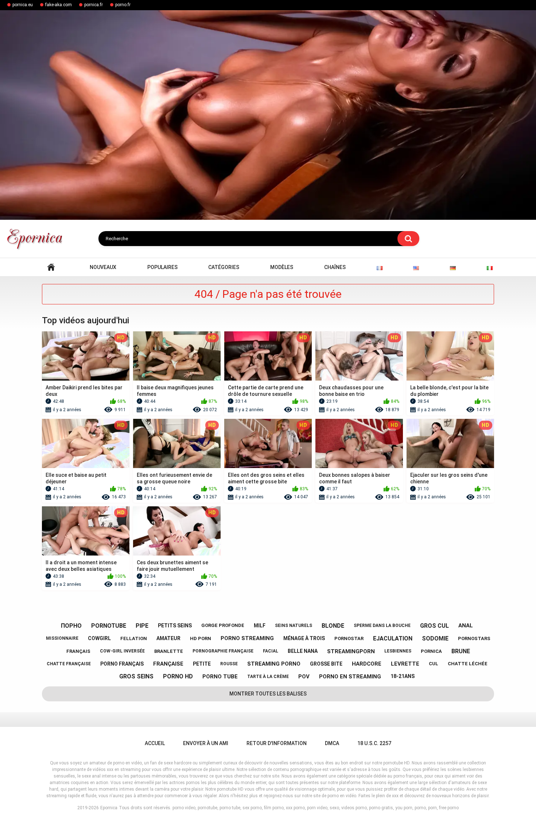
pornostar (349, 638)
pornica (431, 651)
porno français (122, 664)
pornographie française (223, 651)
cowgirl (99, 638)
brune (460, 651)
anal (465, 625)
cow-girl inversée (122, 651)
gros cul (434, 625)
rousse (229, 663)
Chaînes (335, 267)
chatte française (69, 663)
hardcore (366, 664)
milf (259, 625)
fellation (133, 638)
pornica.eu (22, 4)
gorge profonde (222, 625)
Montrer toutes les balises (268, 694)
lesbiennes (397, 651)
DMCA (332, 743)
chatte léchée (468, 663)
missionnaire (62, 638)
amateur (168, 638)
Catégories (223, 267)
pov (304, 676)
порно (71, 625)
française (168, 664)
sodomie (435, 638)
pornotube (108, 625)
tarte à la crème (268, 676)
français (78, 651)
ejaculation (392, 638)
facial (270, 651)
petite (202, 664)
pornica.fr (93, 4)
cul (433, 663)
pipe (142, 625)
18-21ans (403, 676)
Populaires (162, 267)
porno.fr (123, 4)
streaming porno (273, 664)
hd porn (200, 638)
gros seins (136, 676)
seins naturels (293, 625)
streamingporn (351, 651)
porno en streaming (350, 676)
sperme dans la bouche (382, 625)
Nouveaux (103, 267)
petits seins (175, 625)
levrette (405, 664)
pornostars (474, 638)
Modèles (281, 267)
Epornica (108, 807)
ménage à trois (304, 638)
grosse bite (326, 664)
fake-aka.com (58, 4)
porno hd (178, 676)
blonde (333, 625)
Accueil (51, 267)
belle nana (303, 651)
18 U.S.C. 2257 (374, 743)
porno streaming (247, 638)
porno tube (220, 676)
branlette (168, 651)
